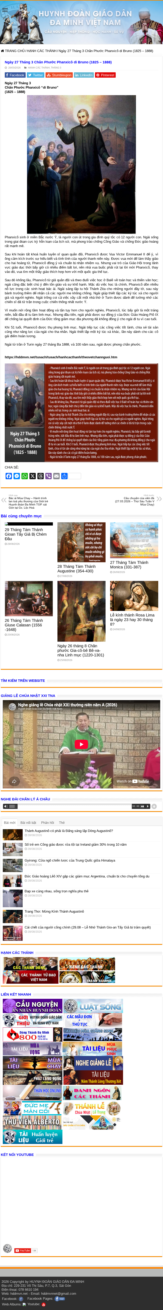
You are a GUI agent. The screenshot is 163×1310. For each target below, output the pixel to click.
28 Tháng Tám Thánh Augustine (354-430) (76, 568)
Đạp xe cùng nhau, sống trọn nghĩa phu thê (56, 891)
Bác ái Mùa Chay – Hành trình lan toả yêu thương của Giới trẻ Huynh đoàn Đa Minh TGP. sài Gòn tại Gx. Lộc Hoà (28, 501)
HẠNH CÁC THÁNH (41, 51)
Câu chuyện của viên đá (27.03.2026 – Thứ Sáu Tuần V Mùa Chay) (134, 500)
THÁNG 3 (56, 67)
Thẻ (62, 823)
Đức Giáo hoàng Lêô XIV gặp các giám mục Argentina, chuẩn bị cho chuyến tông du (87, 876)
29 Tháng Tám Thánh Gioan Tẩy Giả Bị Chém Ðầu (26, 534)
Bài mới (10, 823)
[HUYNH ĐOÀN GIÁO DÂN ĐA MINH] (81, 22)
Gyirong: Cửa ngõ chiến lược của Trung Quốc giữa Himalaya (70, 860)
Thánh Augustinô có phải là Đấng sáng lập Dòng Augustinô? (69, 831)
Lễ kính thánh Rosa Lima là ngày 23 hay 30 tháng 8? (132, 619)
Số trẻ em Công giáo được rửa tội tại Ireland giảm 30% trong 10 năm (76, 844)
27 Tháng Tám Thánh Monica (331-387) (129, 564)
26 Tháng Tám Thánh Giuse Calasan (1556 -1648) (24, 625)
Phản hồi (47, 823)
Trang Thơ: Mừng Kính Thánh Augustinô (54, 911)
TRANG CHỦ (14, 51)
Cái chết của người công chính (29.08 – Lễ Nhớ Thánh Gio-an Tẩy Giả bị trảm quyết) (88, 927)
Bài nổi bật (28, 823)
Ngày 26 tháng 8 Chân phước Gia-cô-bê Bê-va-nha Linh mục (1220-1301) (80, 650)
